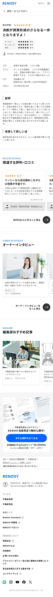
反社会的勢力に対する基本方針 (17, 568)
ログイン (41, 3)
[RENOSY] (26, 476)
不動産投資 (8, 499)
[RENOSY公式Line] (4, 582)
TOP (4, 459)
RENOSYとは (9, 545)
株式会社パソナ (37, 206)
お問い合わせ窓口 (11, 555)
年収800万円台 (20, 54)
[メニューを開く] (48, 3)
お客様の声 (32, 459)
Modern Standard (12, 517)
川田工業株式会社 (34, 54)
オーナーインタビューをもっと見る (28, 307)
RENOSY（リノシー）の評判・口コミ (17, 462)
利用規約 (7, 550)
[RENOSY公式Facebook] (24, 582)
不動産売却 (8, 504)
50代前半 (10, 54)
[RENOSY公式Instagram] (11, 582)
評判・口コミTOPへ (17, 11)
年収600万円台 (24, 206)
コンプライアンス (10, 573)
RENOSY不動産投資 (16, 459)
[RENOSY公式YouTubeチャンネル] (17, 582)
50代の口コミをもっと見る (26, 219)
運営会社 (7, 540)
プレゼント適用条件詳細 (19, 448)
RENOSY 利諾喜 (10, 522)
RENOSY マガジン (11, 527)
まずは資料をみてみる (26, 438)
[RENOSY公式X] (30, 582)
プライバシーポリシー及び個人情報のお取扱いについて (26, 562)
